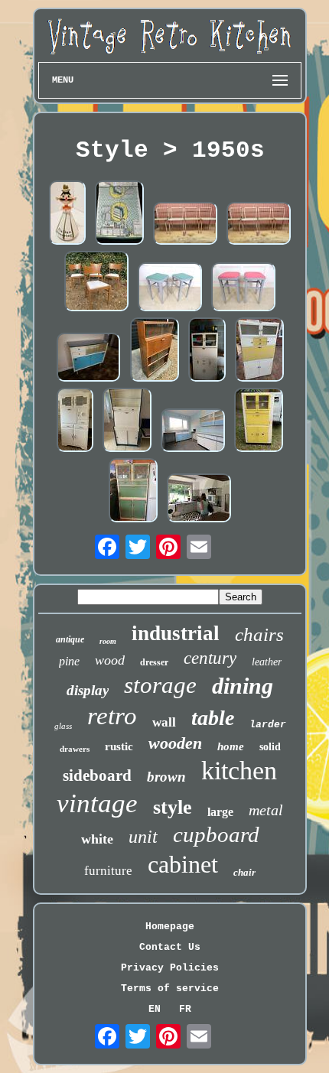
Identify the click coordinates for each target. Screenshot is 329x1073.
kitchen (239, 770)
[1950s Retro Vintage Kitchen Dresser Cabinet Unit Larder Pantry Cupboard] (259, 351)
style (172, 807)
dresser (154, 662)
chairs (259, 634)
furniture (108, 870)
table (212, 718)
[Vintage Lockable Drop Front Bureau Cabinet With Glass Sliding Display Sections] (155, 351)
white (97, 839)
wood (110, 660)
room (107, 641)
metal (266, 809)
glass (63, 725)
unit (143, 837)
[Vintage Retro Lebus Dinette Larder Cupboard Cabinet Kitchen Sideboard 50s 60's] (88, 358)
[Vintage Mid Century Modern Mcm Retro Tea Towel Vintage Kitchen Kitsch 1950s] (119, 214)
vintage (97, 803)
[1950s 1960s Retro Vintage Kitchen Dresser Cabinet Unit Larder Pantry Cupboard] (207, 351)
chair (244, 872)
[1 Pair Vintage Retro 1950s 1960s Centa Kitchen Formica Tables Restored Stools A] (170, 288)
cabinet (183, 864)
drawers (75, 748)
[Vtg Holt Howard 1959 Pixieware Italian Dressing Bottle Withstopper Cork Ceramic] (67, 214)
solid (270, 747)
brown (166, 777)
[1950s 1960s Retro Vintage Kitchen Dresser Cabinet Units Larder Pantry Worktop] (192, 431)
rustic (119, 746)
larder (267, 724)
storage (160, 684)
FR (185, 1009)
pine (69, 661)
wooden (175, 743)
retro (112, 716)
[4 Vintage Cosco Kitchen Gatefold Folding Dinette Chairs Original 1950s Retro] (185, 224)
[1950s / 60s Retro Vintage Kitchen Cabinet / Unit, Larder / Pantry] (133, 492)
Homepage (169, 926)
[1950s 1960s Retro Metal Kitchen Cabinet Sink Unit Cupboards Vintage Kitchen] (199, 499)
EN (154, 1009)
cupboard (216, 834)
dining (242, 685)
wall (164, 722)
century (210, 658)
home (230, 746)
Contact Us (169, 947)
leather (267, 662)
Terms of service (170, 988)
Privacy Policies (170, 968)
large (220, 811)
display (88, 690)
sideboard (97, 775)
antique (70, 639)
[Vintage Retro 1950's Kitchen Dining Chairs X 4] (96, 282)
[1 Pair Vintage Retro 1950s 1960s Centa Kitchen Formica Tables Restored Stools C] (243, 288)
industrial (176, 633)
